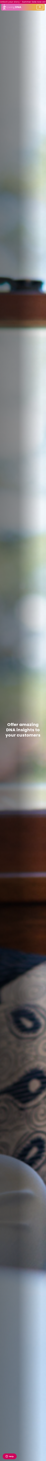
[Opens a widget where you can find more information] (10, 1456)
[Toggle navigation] (40, 7)
